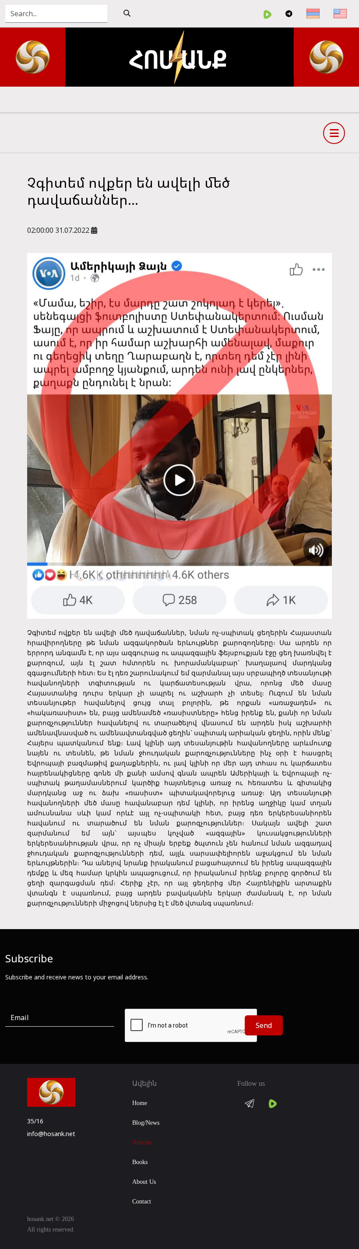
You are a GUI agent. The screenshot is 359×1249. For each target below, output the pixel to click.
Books (140, 1162)
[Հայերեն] (313, 14)
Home (139, 1103)
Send (264, 1025)
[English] (340, 14)
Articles (141, 1142)
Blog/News (145, 1122)
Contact (141, 1201)
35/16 (35, 1121)
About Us (144, 1182)
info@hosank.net (51, 1134)
